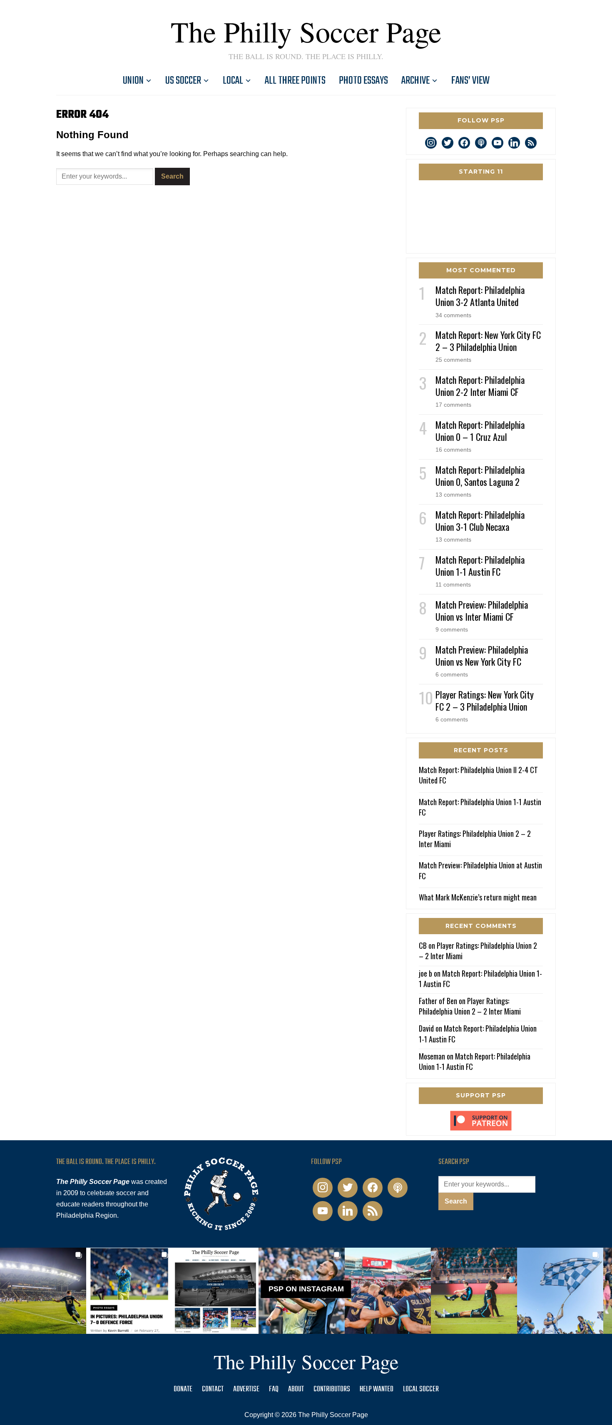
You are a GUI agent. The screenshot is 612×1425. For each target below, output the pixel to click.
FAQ (274, 1389)
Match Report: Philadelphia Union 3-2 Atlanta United (480, 295)
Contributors (331, 1389)
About (296, 1389)
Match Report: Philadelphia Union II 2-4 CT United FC (478, 775)
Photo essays (363, 80)
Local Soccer (421, 1389)
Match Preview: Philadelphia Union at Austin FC (480, 870)
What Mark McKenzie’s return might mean (478, 897)
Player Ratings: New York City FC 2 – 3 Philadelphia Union (484, 700)
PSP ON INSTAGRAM (306, 1289)
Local (233, 80)
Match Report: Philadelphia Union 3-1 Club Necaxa (480, 520)
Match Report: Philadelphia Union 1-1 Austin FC (480, 565)
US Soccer (183, 80)
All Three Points (295, 80)
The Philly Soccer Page (306, 31)
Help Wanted (376, 1389)
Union (133, 80)
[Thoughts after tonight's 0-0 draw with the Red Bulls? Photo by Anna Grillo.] (388, 1291)
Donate (183, 1389)
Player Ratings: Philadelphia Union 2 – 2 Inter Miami (475, 838)
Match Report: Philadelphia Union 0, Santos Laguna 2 (480, 475)
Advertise (246, 1389)
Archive (415, 80)
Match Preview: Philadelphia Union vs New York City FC (481, 655)
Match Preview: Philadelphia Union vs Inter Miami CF (481, 610)
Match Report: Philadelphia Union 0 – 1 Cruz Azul (480, 430)
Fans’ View (470, 80)
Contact (213, 1389)
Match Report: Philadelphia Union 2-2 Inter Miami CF (480, 385)
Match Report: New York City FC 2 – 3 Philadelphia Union (488, 340)
